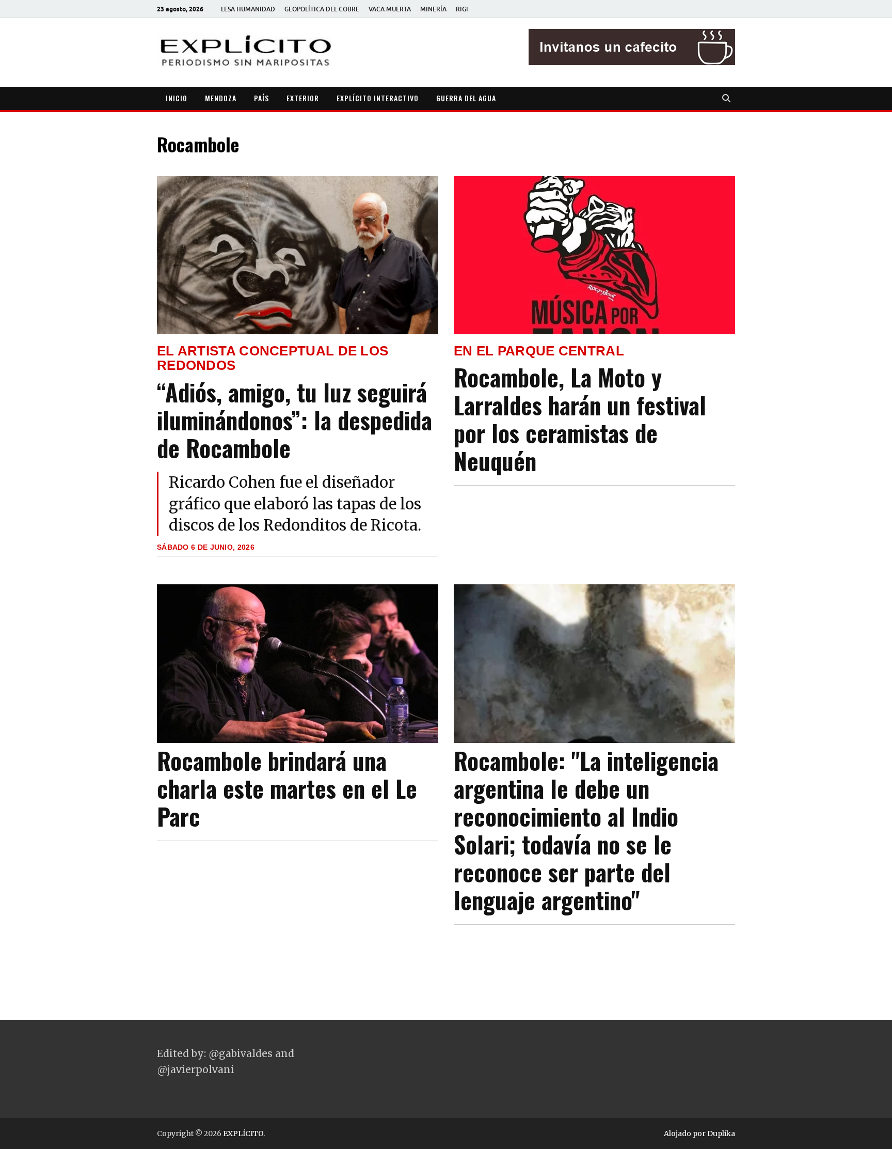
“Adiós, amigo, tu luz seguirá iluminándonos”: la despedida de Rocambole (294, 420)
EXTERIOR (302, 97)
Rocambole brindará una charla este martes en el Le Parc (287, 788)
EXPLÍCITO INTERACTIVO (378, 97)
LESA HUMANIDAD (248, 9)
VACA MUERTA (390, 9)
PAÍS (261, 97)
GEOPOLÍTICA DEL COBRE (321, 9)
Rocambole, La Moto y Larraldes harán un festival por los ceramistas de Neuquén (580, 419)
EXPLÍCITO (243, 1133)
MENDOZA (220, 97)
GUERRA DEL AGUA (466, 97)
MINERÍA (433, 9)
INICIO (176, 97)
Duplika (721, 1133)
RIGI (462, 9)
